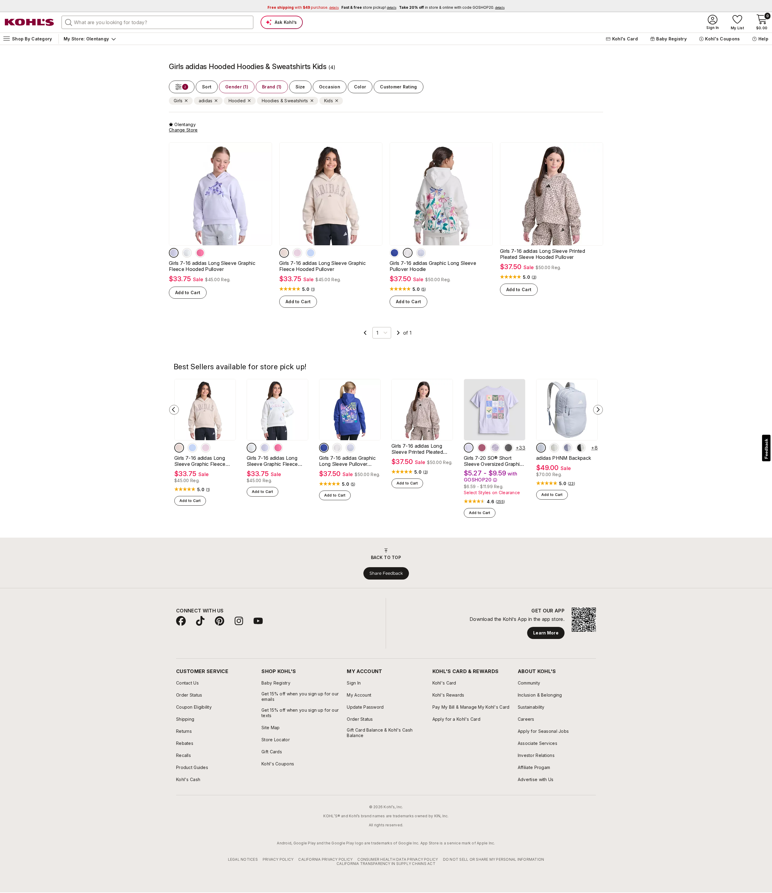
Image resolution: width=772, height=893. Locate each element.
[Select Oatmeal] (408, 253)
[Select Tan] (284, 253)
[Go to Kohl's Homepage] (29, 22)
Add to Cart (187, 292)
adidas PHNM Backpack (563, 458)
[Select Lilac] (567, 448)
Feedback (766, 449)
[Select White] (581, 448)
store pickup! (368, 7)
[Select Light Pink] (297, 253)
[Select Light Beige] (554, 448)
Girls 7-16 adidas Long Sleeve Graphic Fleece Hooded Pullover (212, 266)
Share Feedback (386, 573)
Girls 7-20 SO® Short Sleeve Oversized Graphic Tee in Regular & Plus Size (493, 461)
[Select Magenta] (200, 253)
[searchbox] (157, 22)
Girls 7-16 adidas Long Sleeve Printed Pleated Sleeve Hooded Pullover (542, 254)
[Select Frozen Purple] (174, 253)
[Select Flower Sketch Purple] (495, 448)
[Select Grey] (421, 253)
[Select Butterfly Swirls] (482, 448)
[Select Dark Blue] (394, 253)
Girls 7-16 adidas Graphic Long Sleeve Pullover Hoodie (433, 266)
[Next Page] (398, 332)
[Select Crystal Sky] (310, 253)
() (313, 289)
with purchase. (303, 7)
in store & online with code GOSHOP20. (452, 7)
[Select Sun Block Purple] (468, 448)
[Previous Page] (365, 332)
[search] (68, 22)
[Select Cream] (187, 253)
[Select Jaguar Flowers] (508, 448)
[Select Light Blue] (541, 448)
